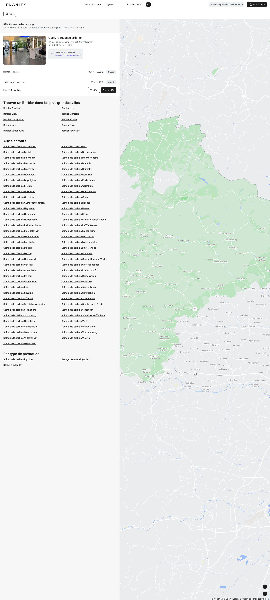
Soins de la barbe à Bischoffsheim (79, 157)
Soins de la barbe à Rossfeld (76, 281)
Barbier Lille (67, 108)
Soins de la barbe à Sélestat (18, 298)
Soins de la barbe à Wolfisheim (19, 343)
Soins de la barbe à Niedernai (77, 253)
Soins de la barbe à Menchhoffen (21, 236)
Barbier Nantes (69, 119)
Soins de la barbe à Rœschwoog (78, 276)
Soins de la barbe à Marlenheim (78, 230)
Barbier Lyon (10, 113)
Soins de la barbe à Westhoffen (20, 332)
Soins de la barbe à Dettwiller (77, 174)
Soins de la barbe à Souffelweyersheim (24, 304)
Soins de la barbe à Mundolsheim (79, 242)
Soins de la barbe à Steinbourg (19, 309)
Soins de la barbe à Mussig (17, 247)
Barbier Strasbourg (13, 130)
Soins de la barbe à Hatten (75, 208)
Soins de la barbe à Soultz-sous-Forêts (82, 304)
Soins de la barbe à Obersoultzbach (80, 264)
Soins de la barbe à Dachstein (19, 174)
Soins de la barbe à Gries (74, 197)
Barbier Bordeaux (12, 108)
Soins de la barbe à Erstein (17, 185)
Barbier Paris (68, 125)
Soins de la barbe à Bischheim (19, 157)
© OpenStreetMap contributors (254, 599)
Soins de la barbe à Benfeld (17, 152)
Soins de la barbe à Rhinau (17, 276)
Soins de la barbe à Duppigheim (20, 180)
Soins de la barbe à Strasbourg (19, 315)
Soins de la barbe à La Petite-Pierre (22, 225)
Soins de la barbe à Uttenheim (19, 321)
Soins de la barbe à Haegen (76, 202)
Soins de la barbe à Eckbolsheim (78, 180)
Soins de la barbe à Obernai (18, 264)
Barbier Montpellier (13, 119)
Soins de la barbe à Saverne (18, 292)
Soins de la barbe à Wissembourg (79, 332)
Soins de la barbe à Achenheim (19, 146)
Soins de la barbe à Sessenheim (78, 298)
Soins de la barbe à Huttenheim (20, 219)
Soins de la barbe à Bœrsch (76, 163)
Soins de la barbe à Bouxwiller (19, 169)
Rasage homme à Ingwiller (75, 359)
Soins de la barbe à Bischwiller (19, 163)
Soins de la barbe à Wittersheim (20, 337)
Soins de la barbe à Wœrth (75, 337)
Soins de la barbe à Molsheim (19, 242)
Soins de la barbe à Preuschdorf (78, 270)
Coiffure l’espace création (65, 37)
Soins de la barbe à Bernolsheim (78, 152)
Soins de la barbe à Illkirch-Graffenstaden (83, 219)
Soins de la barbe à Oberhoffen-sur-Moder (84, 259)
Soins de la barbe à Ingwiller (18, 359)
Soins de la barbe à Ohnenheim (20, 270)
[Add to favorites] (42, 39)
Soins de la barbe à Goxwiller (18, 197)
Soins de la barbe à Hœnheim (19, 214)
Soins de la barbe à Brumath (76, 169)
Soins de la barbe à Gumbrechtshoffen (24, 202)
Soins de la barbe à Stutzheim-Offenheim (83, 315)
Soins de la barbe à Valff (74, 321)
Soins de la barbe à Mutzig (17, 253)
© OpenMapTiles (231, 599)
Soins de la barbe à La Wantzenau (79, 225)
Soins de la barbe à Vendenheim (20, 326)
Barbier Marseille (70, 113)
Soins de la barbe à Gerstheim (77, 185)
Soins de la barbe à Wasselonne (78, 326)
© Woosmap (217, 599)
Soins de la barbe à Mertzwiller (77, 236)
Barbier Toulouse (70, 130)
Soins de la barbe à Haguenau (19, 208)
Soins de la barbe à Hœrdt (75, 214)
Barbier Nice (9, 125)
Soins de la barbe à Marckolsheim (21, 230)
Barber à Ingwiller (12, 364)
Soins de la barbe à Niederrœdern (21, 259)
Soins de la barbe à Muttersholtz (78, 247)
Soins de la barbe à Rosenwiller (20, 281)
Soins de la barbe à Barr (74, 146)
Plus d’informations (12, 90)
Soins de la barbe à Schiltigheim (78, 292)
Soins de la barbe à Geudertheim (78, 191)
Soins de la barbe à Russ (16, 287)
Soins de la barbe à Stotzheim (77, 309)
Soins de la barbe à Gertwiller (19, 191)
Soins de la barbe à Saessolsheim (79, 287)
